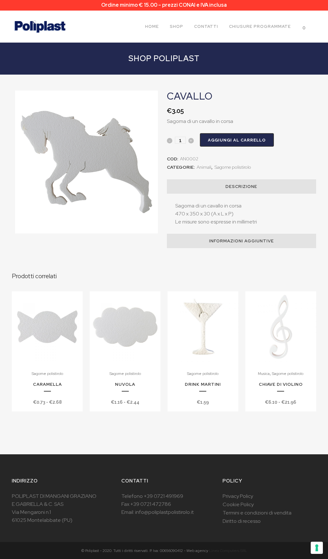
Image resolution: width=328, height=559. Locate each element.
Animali (204, 167)
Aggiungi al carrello (237, 140)
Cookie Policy (238, 504)
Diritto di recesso (242, 521)
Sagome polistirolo (233, 167)
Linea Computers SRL (228, 550)
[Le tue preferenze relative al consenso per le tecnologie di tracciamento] (317, 548)
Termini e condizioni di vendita (257, 512)
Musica (264, 373)
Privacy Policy (238, 496)
